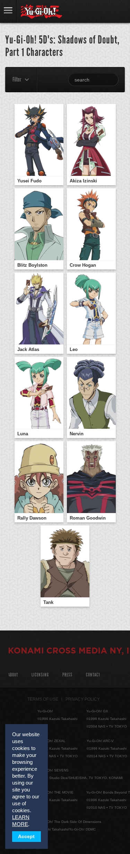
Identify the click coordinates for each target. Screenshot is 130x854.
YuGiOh (41, 11)
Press (67, 675)
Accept (26, 836)
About (13, 675)
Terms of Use (42, 699)
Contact (93, 675)
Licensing (40, 675)
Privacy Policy (83, 699)
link (8, 11)
